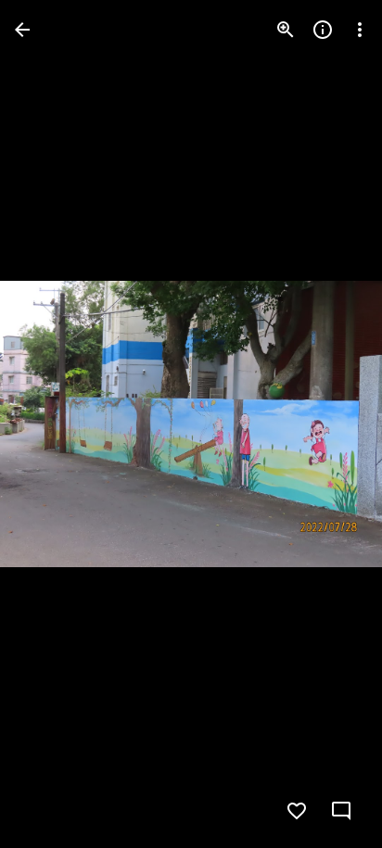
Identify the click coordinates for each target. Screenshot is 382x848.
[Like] (297, 811)
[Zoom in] (285, 29)
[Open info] (322, 29)
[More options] (359, 29)
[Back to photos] (22, 29)
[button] (52, 424)
